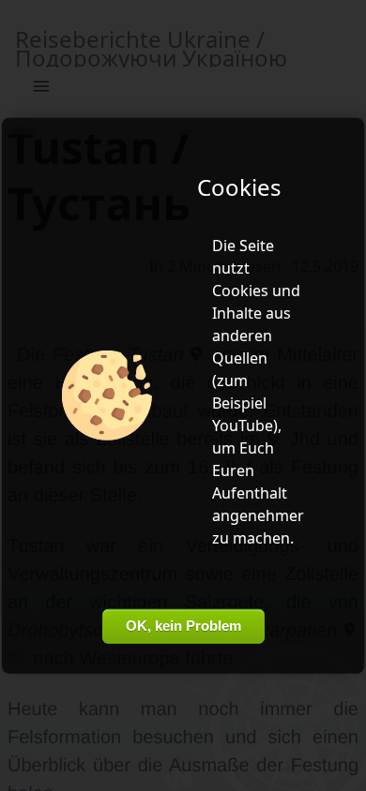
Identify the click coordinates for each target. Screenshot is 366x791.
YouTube (242, 425)
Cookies (240, 290)
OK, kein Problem (183, 626)
